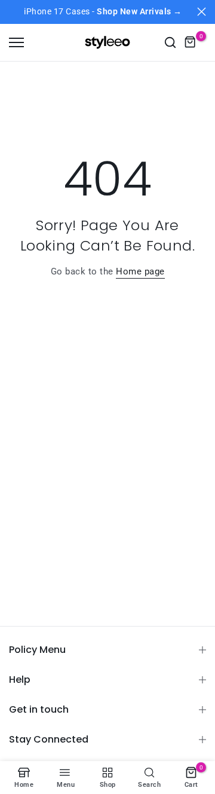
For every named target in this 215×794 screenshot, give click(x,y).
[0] (190, 42)
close (201, 11)
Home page (140, 271)
